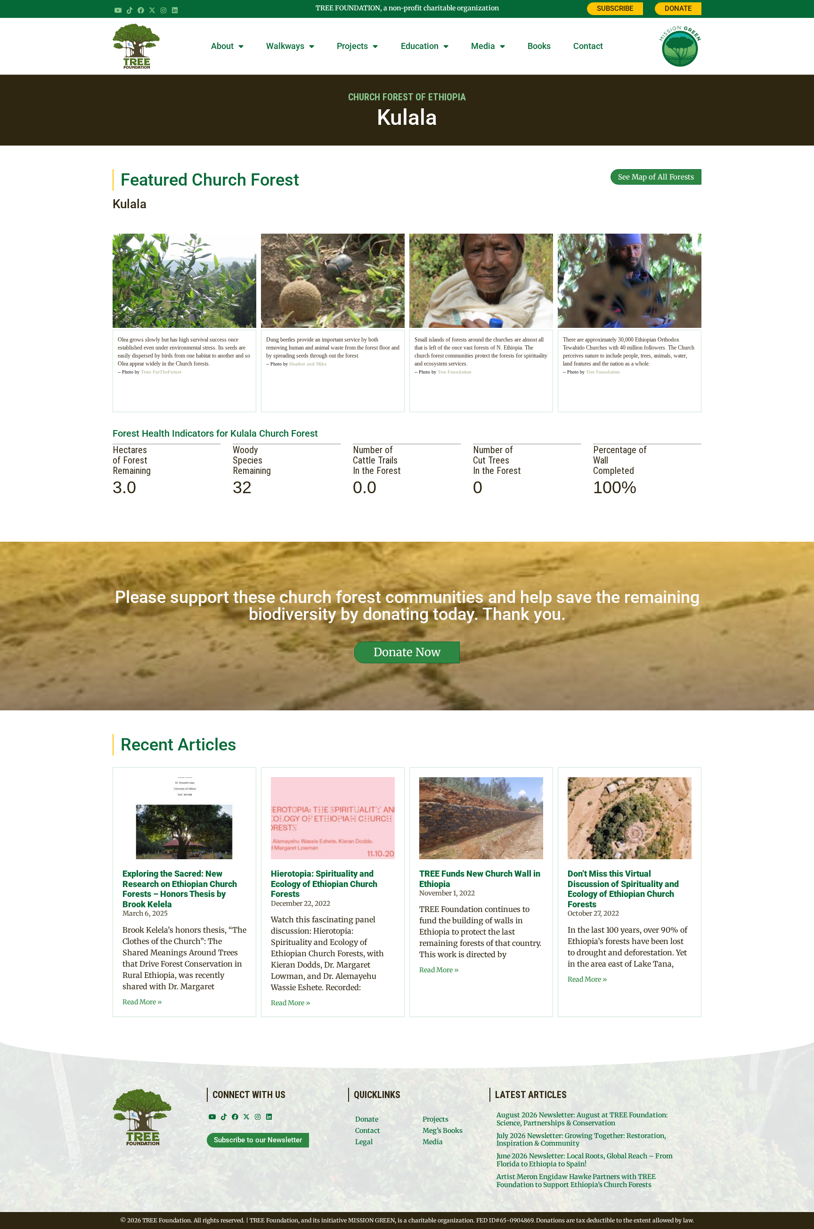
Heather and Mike (307, 363)
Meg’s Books (443, 1130)
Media (483, 46)
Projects (352, 46)
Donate (366, 1119)
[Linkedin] (174, 10)
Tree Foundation (455, 371)
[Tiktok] (129, 10)
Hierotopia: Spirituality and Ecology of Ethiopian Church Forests (324, 884)
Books (539, 46)
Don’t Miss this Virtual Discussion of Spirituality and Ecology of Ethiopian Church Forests (623, 889)
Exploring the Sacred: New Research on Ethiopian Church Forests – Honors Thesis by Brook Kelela (179, 889)
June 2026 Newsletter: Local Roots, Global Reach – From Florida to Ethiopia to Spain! (585, 1160)
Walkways (285, 46)
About (222, 46)
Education (420, 46)
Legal (364, 1142)
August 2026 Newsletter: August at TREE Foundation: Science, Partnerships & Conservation (582, 1119)
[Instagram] (163, 10)
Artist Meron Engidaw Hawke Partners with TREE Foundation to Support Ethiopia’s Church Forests (576, 1180)
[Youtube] (118, 10)
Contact (588, 46)
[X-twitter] (152, 10)
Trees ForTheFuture (161, 371)
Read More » (142, 1002)
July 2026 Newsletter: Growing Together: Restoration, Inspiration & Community (581, 1139)
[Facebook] (141, 10)
